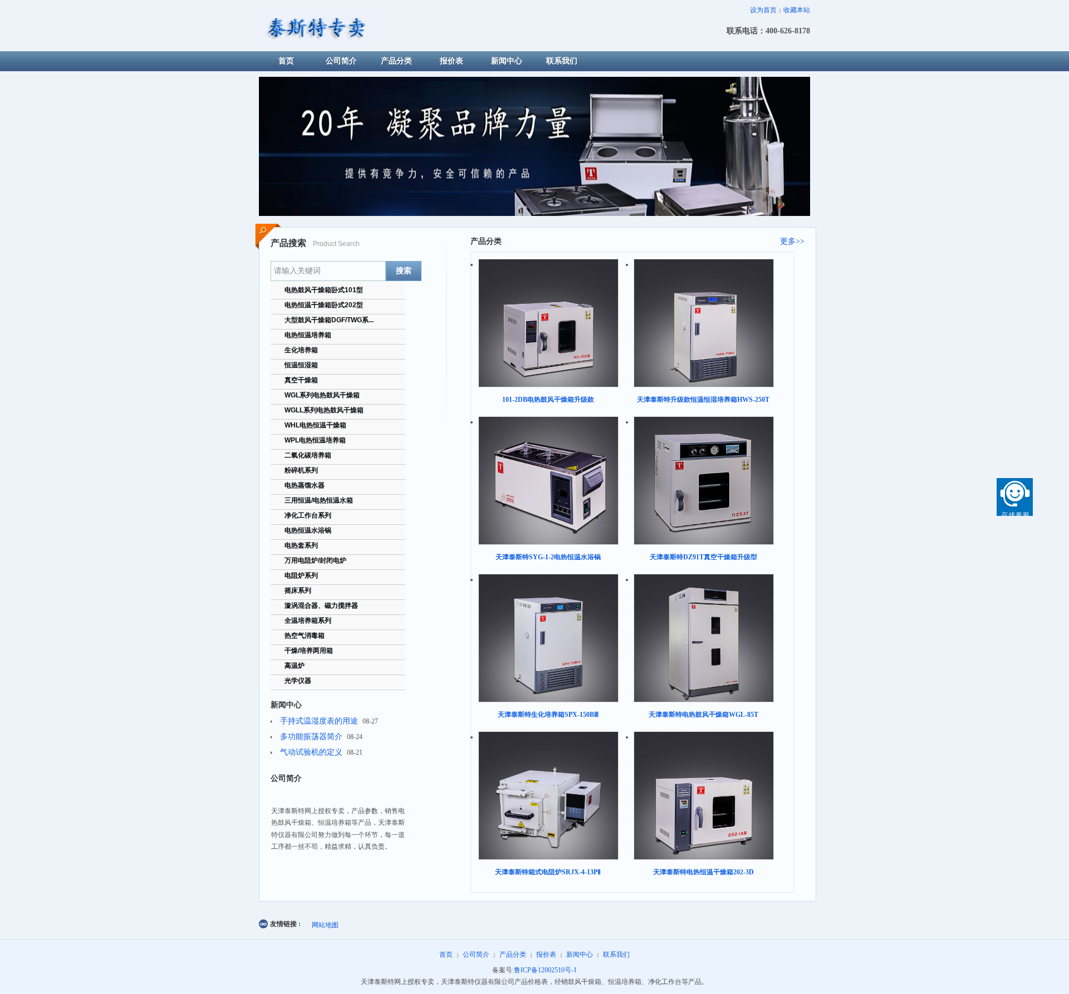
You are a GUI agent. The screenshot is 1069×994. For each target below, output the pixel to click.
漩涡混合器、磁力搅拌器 (321, 605)
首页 (446, 954)
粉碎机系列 (301, 470)
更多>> (792, 241)
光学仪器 (298, 681)
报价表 (546, 954)
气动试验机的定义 (311, 752)
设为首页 (763, 10)
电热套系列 (301, 545)
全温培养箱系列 (308, 620)
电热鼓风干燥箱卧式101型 (324, 290)
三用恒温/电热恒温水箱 (319, 500)
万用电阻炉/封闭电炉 (315, 560)
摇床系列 (298, 590)
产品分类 (512, 954)
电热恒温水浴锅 (308, 530)
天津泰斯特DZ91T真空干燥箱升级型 (703, 557)
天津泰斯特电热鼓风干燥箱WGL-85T (703, 715)
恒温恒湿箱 (301, 365)
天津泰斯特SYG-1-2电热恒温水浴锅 (548, 557)
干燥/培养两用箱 (309, 651)
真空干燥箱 (301, 380)
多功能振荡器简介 (311, 736)
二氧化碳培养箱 (308, 455)
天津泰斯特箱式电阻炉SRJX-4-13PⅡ (548, 872)
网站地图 (325, 925)
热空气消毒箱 (305, 635)
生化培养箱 (301, 350)
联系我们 (616, 954)
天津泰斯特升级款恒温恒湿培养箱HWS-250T (703, 399)
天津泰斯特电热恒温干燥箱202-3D (703, 872)
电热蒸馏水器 (305, 485)
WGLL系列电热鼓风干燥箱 (324, 410)
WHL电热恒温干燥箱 (315, 425)
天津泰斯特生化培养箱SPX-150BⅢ (548, 715)
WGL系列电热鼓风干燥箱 (322, 395)
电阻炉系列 (301, 575)
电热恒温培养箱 (308, 335)
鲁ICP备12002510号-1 (545, 970)
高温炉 (295, 666)
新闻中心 (579, 954)
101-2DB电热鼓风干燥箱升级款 (548, 399)
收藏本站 (796, 10)
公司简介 (476, 954)
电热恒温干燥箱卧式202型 (324, 305)
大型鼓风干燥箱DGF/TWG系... (329, 320)
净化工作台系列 (308, 515)
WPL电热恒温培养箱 (315, 440)
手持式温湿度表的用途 (319, 721)
